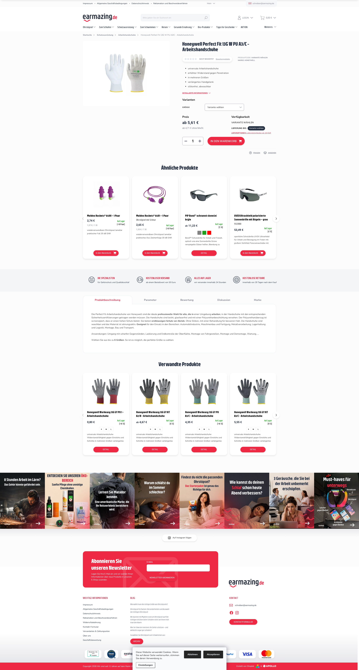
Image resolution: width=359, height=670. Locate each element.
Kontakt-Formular (91, 627)
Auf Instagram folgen (182, 537)
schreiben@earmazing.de (245, 605)
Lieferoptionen (251, 133)
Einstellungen (145, 665)
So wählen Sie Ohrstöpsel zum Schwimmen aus (147, 635)
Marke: (246, 60)
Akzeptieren (213, 654)
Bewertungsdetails (223, 59)
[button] (276, 218)
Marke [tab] (257, 300)
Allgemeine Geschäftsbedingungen (112, 3)
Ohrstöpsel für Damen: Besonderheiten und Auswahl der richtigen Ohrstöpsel (149, 610)
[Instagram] (237, 612)
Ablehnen (192, 654)
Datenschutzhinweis (140, 3)
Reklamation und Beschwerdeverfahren (170, 3)
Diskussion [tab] (223, 300)
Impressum (88, 3)
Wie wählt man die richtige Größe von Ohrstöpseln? (149, 604)
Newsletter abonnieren (162, 577)
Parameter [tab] (150, 300)
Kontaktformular (243, 622)
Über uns (87, 635)
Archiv (136, 641)
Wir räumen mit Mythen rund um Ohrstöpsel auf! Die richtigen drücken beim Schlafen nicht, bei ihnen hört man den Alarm (149, 619)
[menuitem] (89, 27)
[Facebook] (231, 612)
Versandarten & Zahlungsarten (96, 631)
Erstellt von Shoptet (245, 666)
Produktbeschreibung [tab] (107, 300)
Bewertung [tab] (187, 300)
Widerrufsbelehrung (92, 622)
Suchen (206, 18)
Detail (204, 253)
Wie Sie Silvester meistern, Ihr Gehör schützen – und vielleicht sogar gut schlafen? (149, 628)
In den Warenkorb (223, 141)
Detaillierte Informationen (195, 93)
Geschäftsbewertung (92, 640)
